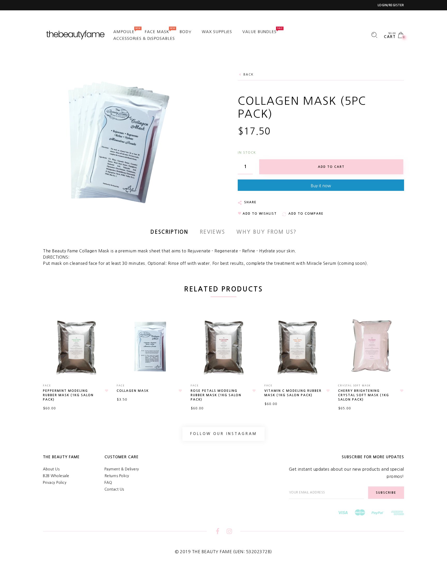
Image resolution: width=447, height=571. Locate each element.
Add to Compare (102, 343)
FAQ (108, 482)
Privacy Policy (54, 482)
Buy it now (321, 186)
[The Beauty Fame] (76, 35)
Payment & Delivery (122, 469)
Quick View (100, 323)
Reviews (212, 232)
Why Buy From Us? (266, 232)
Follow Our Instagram (223, 433)
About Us (51, 469)
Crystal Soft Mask (354, 385)
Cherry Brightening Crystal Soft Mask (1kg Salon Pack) (363, 395)
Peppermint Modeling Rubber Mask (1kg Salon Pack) (68, 395)
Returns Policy (117, 476)
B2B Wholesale (56, 476)
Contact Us (114, 489)
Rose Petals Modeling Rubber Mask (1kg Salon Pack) (216, 395)
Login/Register (391, 5)
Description (169, 232)
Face (47, 385)
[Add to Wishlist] (107, 391)
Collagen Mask (133, 390)
